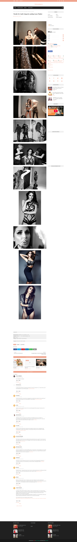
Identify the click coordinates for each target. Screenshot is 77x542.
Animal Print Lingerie (38, 399)
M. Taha (17, 425)
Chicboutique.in (38, 4)
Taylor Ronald (19, 487)
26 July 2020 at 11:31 (19, 396)
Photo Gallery (50, 15)
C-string (35, 419)
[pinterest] (63, 1)
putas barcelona (39, 471)
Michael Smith (19, 447)
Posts (50, 24)
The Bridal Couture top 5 (22, 525)
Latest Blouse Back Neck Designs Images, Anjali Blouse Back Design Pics (58, 93)
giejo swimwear (22, 441)
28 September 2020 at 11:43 (20, 416)
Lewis (17, 405)
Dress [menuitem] (25, 7)
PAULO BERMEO (19, 376)
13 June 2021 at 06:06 (19, 437)
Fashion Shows (50, 17)
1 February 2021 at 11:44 (19, 426)
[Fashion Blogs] (54, 46)
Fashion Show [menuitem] (20, 7)
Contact (21, 0)
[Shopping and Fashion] (52, 43)
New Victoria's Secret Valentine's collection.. (30, 367)
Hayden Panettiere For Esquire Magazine (18, 367)
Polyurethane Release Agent (21, 430)
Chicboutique (16, 16)
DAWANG (42, 461)
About (17, 0)
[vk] (54, 81)
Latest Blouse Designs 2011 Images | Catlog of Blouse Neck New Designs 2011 (58, 88)
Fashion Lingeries (59, 17)
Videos (57, 15)
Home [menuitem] (15, 7)
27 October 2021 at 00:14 (19, 458)
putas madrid (39, 481)
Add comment (19, 505)
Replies (18, 382)
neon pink (19, 534)
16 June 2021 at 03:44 (19, 448)
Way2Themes (38, 540)
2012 (56, 38)
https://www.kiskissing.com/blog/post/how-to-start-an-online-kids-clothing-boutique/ (31, 498)
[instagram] (61, 1)
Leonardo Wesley (19, 436)
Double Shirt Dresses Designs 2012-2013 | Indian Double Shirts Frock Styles (57, 98)
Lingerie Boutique (31, 388)
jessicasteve (18, 414)
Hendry (17, 467)
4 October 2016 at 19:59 (19, 377)
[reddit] (62, 78)
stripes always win (21, 529)
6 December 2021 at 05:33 (20, 478)
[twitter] (59, 1)
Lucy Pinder (17, 11)
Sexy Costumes (20, 409)
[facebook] (57, 1)
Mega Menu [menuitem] (30, 7)
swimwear (31, 451)
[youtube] (62, 81)
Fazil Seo (17, 395)
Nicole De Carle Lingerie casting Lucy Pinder (41, 367)
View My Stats (50, 70)
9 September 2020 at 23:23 (20, 406)
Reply (17, 380)
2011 (56, 40)
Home (14, 0)
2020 (55, 35)
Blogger (46, 540)
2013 (56, 36)
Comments (51, 25)
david (17, 477)
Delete (19, 380)
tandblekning (50, 44)
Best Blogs (49, 45)
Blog (57, 14)
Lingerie (18, 344)
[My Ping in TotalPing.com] (50, 51)
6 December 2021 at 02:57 (20, 468)
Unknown (18, 457)
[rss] (49, 78)
